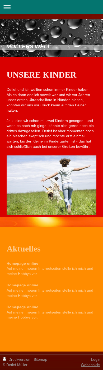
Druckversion (19, 359)
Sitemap (40, 359)
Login (95, 359)
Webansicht (90, 365)
